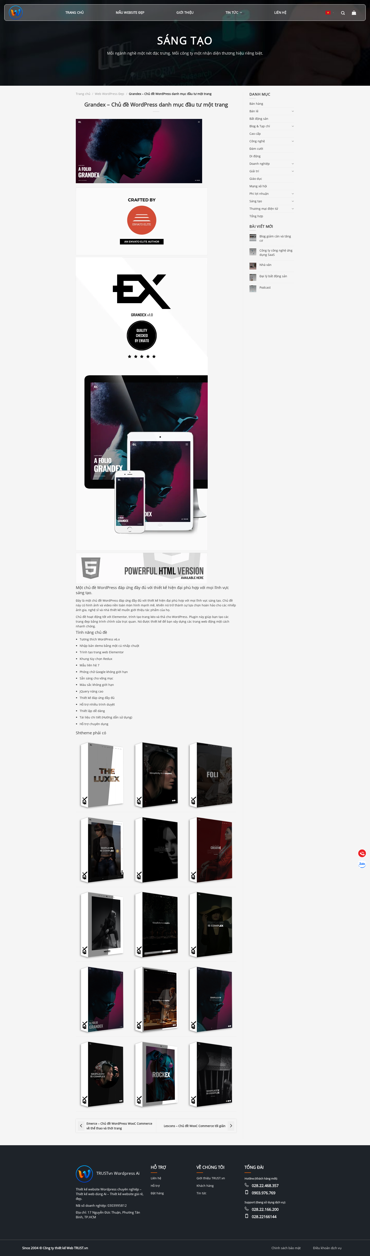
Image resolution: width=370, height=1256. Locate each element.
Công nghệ (257, 141)
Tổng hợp (256, 216)
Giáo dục (255, 179)
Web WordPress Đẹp (109, 94)
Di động (255, 156)
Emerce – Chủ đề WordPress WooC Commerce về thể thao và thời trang (119, 1125)
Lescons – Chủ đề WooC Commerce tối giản (194, 1126)
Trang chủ (75, 12)
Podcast (265, 287)
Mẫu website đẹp (130, 12)
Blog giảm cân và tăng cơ (275, 238)
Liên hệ (280, 12)
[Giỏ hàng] (354, 12)
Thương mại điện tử (263, 209)
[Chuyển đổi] (292, 111)
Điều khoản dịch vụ (327, 1248)
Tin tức (232, 12)
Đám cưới (256, 149)
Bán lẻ (253, 111)
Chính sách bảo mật (286, 1248)
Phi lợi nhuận (259, 194)
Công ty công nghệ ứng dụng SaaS (276, 252)
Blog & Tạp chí (259, 126)
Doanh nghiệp (259, 164)
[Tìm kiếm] (343, 12)
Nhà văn (266, 265)
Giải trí (254, 171)
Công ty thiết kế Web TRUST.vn (65, 1248)
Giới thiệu (185, 12)
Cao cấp (255, 134)
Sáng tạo (255, 201)
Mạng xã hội (258, 186)
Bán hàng (256, 104)
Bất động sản (258, 119)
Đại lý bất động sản (273, 276)
